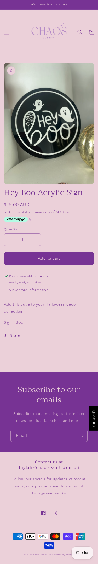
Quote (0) (93, 418)
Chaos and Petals (42, 555)
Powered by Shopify (63, 555)
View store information (28, 290)
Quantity (10, 229)
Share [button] (15, 336)
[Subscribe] (81, 436)
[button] (6, 32)
